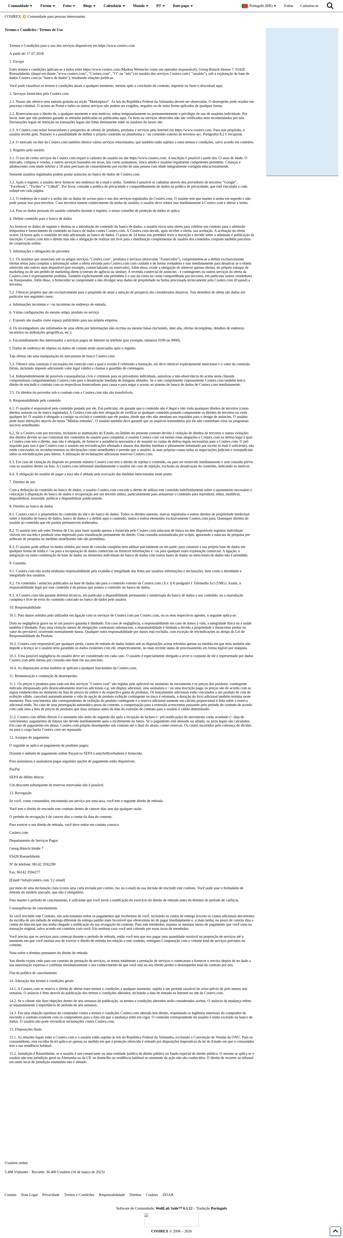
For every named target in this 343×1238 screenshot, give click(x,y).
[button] (259, 6)
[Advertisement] (131, 1106)
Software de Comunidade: (154, 1208)
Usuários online (16, 1163)
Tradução (211, 1208)
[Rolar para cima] (335, 1231)
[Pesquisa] (330, 6)
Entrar (288, 6)
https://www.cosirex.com (116, 46)
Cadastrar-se (309, 6)
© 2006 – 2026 (171, 1231)
